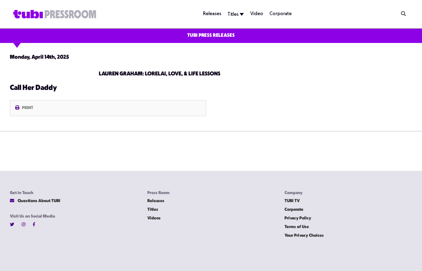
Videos (154, 218)
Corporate (280, 14)
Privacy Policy (298, 218)
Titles (233, 14)
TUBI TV (292, 201)
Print (27, 108)
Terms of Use (297, 227)
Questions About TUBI (38, 201)
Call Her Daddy (33, 88)
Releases (212, 14)
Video (256, 14)
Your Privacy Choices (304, 236)
